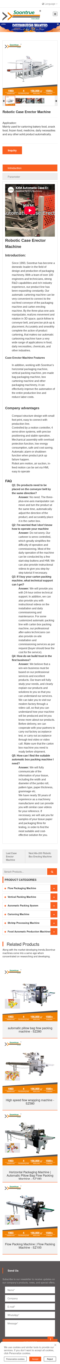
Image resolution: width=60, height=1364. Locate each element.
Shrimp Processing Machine (24, 922)
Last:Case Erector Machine (11, 856)
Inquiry (12, 150)
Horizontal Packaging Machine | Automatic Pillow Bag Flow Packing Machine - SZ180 (30, 1175)
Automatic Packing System (23, 905)
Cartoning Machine (18, 914)
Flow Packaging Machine (22, 888)
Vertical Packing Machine (22, 896)
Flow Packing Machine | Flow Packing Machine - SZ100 (30, 1245)
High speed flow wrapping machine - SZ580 (30, 1101)
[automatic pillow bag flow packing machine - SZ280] (30, 993)
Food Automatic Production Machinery (30, 931)
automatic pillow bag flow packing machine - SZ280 (30, 1029)
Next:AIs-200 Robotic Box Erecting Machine (40, 854)
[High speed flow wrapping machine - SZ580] (30, 1065)
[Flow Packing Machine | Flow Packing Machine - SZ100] (30, 1209)
